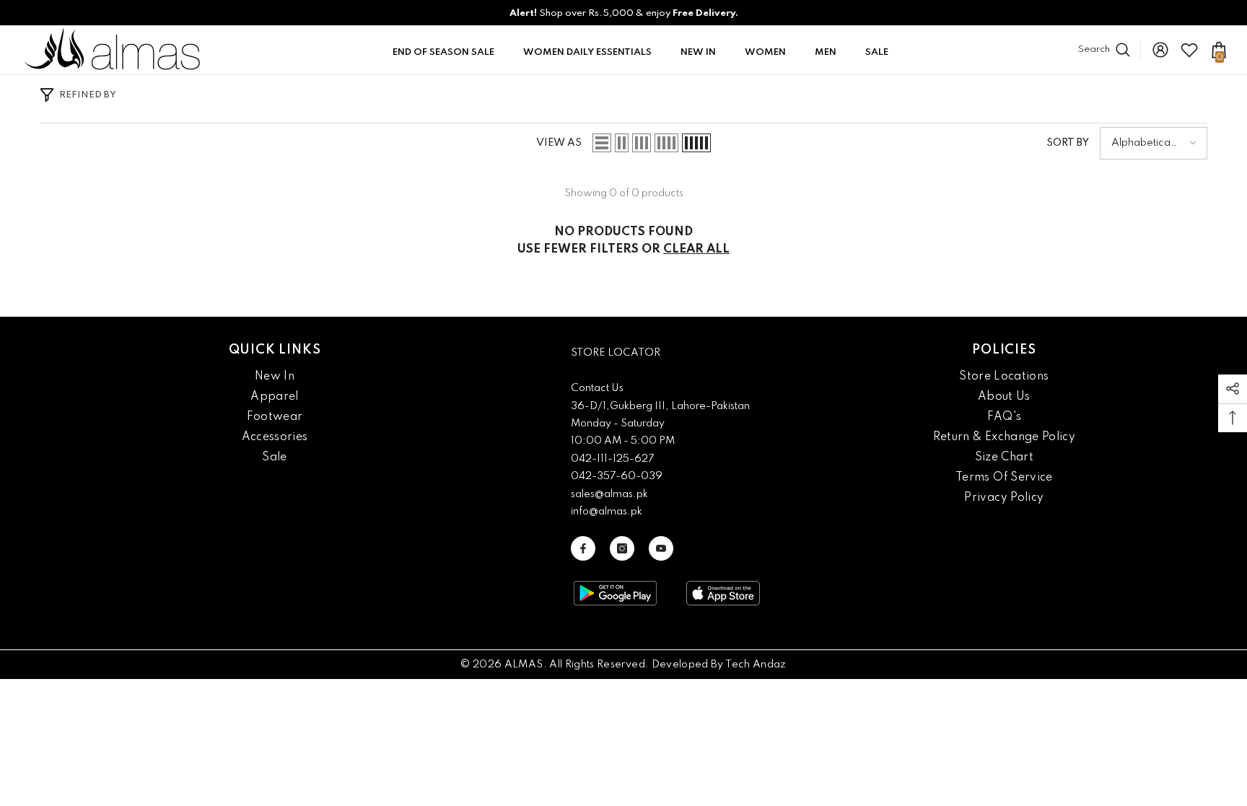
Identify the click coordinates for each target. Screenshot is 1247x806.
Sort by (1067, 143)
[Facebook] (583, 548)
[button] (601, 142)
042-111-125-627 (612, 459)
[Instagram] (622, 548)
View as (559, 143)
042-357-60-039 (616, 476)
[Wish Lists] (1189, 50)
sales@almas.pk (609, 494)
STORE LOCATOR (615, 353)
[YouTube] (661, 548)
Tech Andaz (756, 665)
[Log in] (1160, 50)
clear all (696, 249)
